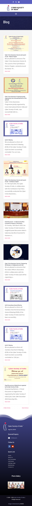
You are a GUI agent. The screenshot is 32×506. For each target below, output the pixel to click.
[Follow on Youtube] (18, 2)
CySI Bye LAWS (11, 463)
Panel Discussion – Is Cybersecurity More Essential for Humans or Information (14, 222)
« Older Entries (6, 408)
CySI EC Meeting (9, 140)
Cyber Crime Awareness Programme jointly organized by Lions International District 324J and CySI (16, 98)
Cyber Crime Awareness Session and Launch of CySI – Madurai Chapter (15, 55)
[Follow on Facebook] (13, 2)
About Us (10, 457)
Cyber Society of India (19, 497)
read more (7, 71)
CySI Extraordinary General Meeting (13, 305)
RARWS (22, 504)
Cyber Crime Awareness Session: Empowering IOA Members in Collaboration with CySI (16, 264)
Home (9, 455)
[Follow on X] (16, 2)
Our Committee (12, 459)
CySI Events (11, 461)
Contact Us (11, 467)
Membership (11, 465)
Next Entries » (25, 408)
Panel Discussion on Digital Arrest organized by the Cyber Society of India (15, 386)
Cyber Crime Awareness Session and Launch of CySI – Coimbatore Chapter (15, 180)
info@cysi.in (14, 438)
